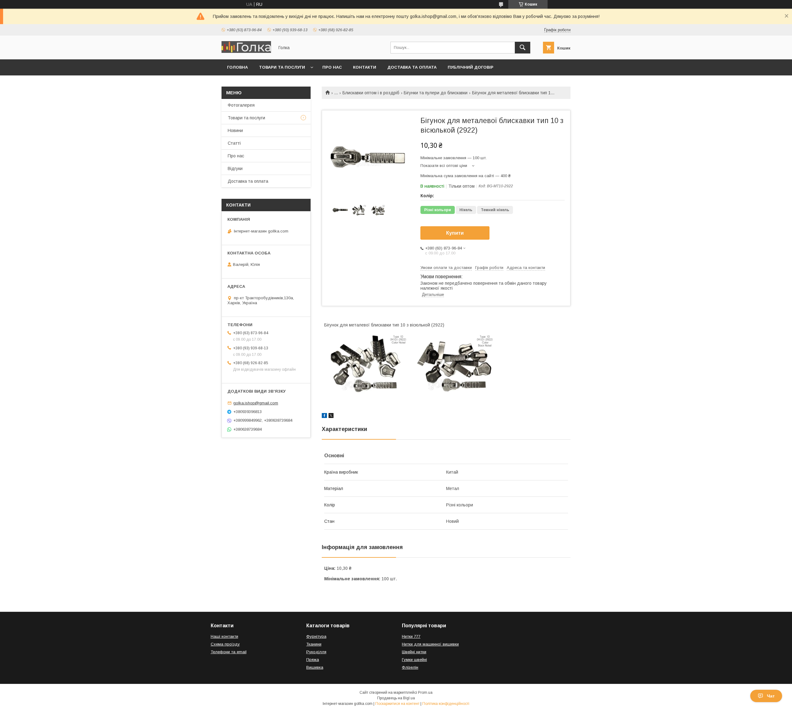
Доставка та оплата (412, 67)
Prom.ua (425, 692)
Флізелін (410, 667)
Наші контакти (224, 636)
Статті (234, 143)
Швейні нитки (414, 652)
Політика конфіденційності (445, 703)
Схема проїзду (225, 644)
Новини (235, 130)
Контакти (364, 67)
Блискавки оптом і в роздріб (370, 92)
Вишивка (314, 667)
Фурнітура (316, 636)
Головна (237, 67)
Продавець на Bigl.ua (396, 698)
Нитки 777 (411, 636)
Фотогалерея (241, 105)
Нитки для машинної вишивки (430, 644)
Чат (771, 695)
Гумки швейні (414, 659)
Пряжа (312, 659)
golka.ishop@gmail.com (255, 403)
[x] (331, 416)
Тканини (313, 644)
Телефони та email (229, 652)
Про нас (332, 67)
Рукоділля (316, 652)
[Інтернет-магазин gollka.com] (246, 51)
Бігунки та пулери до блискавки (435, 92)
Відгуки (235, 168)
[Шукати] (522, 47)
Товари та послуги (282, 67)
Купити (455, 233)
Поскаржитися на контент (397, 703)
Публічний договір (470, 67)
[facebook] (324, 416)
